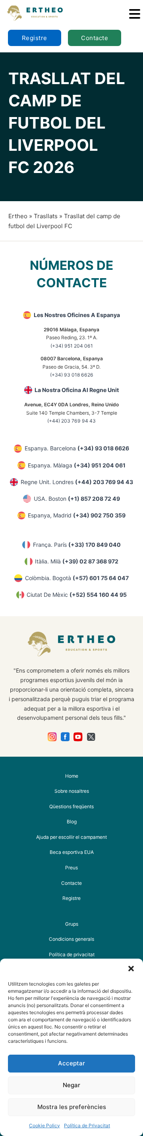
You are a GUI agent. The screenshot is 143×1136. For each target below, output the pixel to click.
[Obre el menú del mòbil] (134, 14)
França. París (77, 544)
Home (71, 776)
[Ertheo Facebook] (65, 737)
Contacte (94, 38)
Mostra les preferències (71, 1107)
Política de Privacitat (87, 1125)
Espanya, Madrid (77, 515)
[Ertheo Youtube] (78, 737)
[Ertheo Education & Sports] (35, 13)
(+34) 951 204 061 (71, 346)
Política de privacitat (72, 954)
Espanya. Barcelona (77, 448)
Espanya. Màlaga (77, 465)
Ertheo (17, 216)
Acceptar (71, 1063)
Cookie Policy (44, 1125)
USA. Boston (77, 498)
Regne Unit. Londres (77, 482)
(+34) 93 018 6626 (71, 375)
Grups (71, 924)
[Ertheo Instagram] (52, 737)
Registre (34, 38)
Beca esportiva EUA (72, 852)
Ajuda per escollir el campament (71, 837)
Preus (71, 868)
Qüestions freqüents (71, 806)
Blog (72, 822)
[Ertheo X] (91, 737)
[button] (131, 969)
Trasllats (46, 216)
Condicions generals (71, 939)
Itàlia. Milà (76, 561)
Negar (71, 1085)
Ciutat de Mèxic (77, 594)
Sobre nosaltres (71, 791)
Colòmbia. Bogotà (77, 578)
